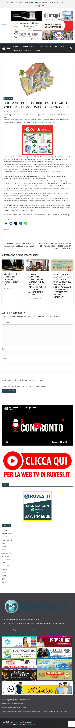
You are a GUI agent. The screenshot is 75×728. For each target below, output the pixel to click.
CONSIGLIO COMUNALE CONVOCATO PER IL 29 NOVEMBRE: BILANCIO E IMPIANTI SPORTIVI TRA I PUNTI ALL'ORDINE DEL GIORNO (37, 284)
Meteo (62, 46)
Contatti (28, 51)
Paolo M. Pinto (22, 111)
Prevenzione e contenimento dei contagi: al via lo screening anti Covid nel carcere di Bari (20, 246)
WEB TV (37, 51)
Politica (4, 563)
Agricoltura (5, 530)
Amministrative (6, 534)
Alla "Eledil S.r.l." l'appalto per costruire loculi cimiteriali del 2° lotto (11, 279)
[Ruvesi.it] (4, 48)
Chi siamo (16, 46)
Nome (4, 349)
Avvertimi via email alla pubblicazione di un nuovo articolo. (23, 386)
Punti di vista (6, 566)
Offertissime (17, 51)
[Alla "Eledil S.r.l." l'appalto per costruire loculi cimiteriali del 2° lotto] (13, 261)
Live (41, 46)
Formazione (5, 556)
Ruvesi (4, 575)
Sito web (5, 368)
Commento (6, 322)
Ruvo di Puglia (51, 46)
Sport (3, 579)
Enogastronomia (7, 553)
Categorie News (28, 46)
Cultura (4, 550)
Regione (4, 569)
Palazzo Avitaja (8, 98)
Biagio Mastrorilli (7, 540)
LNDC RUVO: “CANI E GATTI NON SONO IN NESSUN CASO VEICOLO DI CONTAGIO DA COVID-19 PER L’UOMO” (55, 246)
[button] (35, 46)
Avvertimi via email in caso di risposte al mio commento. (22, 380)
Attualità (4, 537)
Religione (4, 572)
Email (4, 358)
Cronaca (4, 546)
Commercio (5, 543)
